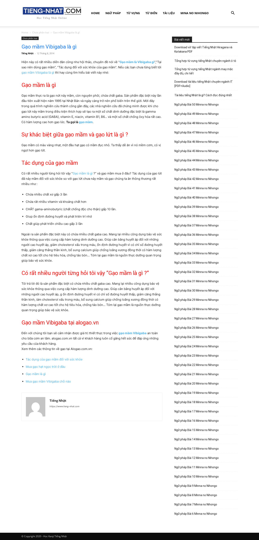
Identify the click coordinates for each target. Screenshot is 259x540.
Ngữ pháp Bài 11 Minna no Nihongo (196, 467)
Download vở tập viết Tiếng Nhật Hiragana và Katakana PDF (203, 49)
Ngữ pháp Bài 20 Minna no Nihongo (196, 383)
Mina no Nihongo (194, 13)
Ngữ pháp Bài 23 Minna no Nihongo (196, 355)
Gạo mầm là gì (83, 173)
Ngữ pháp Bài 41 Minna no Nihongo (196, 188)
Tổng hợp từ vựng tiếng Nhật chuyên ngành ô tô (205, 60)
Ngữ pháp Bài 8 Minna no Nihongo (195, 495)
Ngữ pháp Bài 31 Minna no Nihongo (196, 281)
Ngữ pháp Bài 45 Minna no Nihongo (196, 151)
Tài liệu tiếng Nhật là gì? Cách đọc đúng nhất (203, 95)
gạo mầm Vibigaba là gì (37, 72)
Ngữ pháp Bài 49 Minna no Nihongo (196, 113)
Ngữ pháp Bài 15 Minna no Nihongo (196, 430)
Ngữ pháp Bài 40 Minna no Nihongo (196, 197)
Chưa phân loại (40, 32)
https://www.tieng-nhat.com (65, 406)
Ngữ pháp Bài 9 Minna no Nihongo (195, 485)
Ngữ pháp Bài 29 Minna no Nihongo (196, 299)
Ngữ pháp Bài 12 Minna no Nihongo (196, 458)
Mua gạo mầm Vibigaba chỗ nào (48, 381)
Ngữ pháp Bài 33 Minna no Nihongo (196, 262)
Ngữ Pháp (113, 13)
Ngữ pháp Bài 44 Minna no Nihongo (196, 160)
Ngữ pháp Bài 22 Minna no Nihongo (196, 365)
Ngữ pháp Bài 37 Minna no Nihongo (196, 225)
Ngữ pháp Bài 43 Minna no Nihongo (196, 169)
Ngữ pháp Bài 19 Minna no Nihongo (196, 392)
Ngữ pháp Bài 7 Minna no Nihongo (195, 504)
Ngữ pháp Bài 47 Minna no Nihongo (196, 132)
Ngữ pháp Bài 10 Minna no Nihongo (196, 476)
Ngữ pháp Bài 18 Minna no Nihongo (196, 402)
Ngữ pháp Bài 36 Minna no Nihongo (196, 234)
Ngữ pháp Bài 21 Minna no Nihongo (196, 374)
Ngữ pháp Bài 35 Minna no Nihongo (196, 244)
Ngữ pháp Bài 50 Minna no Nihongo (196, 104)
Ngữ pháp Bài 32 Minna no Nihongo (196, 272)
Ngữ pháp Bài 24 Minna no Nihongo (196, 346)
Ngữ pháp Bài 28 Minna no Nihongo (196, 309)
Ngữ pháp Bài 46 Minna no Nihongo (196, 141)
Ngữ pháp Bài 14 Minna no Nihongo (196, 439)
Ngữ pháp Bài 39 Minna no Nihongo (196, 206)
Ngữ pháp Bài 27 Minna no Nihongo (196, 318)
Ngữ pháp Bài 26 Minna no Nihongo (196, 327)
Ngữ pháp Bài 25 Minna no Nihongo (196, 337)
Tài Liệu (169, 13)
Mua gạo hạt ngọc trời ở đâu (45, 367)
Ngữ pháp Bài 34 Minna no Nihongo (196, 253)
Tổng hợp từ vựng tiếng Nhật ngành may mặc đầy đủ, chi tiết (203, 71)
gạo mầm (86, 122)
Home (95, 13)
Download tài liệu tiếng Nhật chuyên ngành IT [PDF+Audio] (203, 84)
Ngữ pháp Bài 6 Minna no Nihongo (195, 513)
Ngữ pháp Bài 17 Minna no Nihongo (196, 411)
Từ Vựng (133, 13)
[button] (233, 13)
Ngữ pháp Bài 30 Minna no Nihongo (196, 290)
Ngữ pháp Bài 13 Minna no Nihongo (196, 448)
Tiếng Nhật (27, 53)
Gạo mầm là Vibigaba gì (137, 62)
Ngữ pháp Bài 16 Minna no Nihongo (196, 420)
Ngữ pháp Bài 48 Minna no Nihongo (196, 123)
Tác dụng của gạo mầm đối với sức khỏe (54, 359)
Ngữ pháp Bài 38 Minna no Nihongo (196, 216)
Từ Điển (151, 13)
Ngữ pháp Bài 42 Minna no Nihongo (196, 179)
